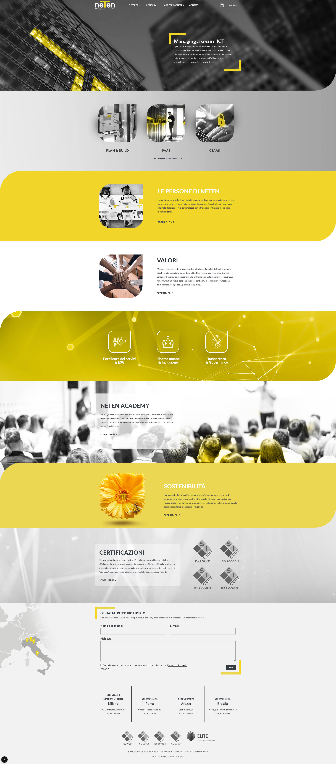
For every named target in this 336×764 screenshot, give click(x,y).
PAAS (166, 150)
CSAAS (214, 150)
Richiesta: (106, 638)
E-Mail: (174, 625)
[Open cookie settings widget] (4, 759)
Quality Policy (202, 751)
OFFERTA (133, 5)
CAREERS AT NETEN (174, 5)
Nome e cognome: (111, 625)
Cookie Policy (189, 751)
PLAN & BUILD (117, 150)
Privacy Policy (176, 751)
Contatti (194, 5)
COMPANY (151, 5)
